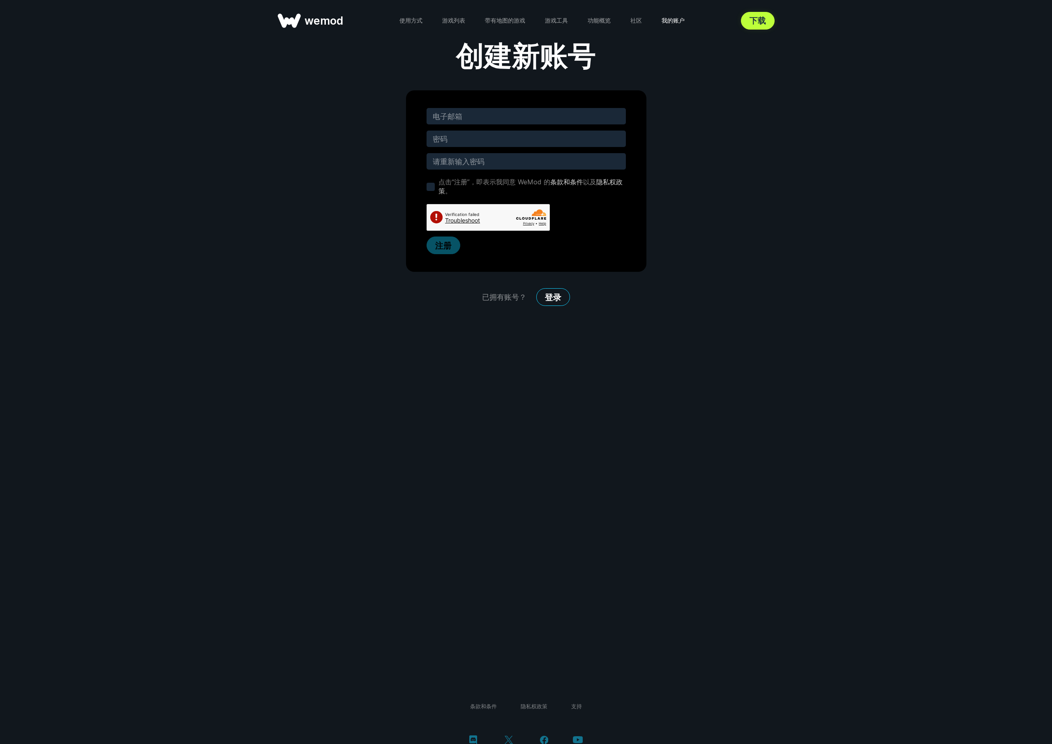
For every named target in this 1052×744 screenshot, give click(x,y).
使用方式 (410, 20)
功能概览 (599, 20)
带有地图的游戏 (505, 20)
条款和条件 (566, 182)
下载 (758, 20)
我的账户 (673, 20)
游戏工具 (556, 20)
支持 (576, 706)
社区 (636, 20)
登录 (553, 297)
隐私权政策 (534, 706)
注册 (443, 245)
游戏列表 (453, 20)
